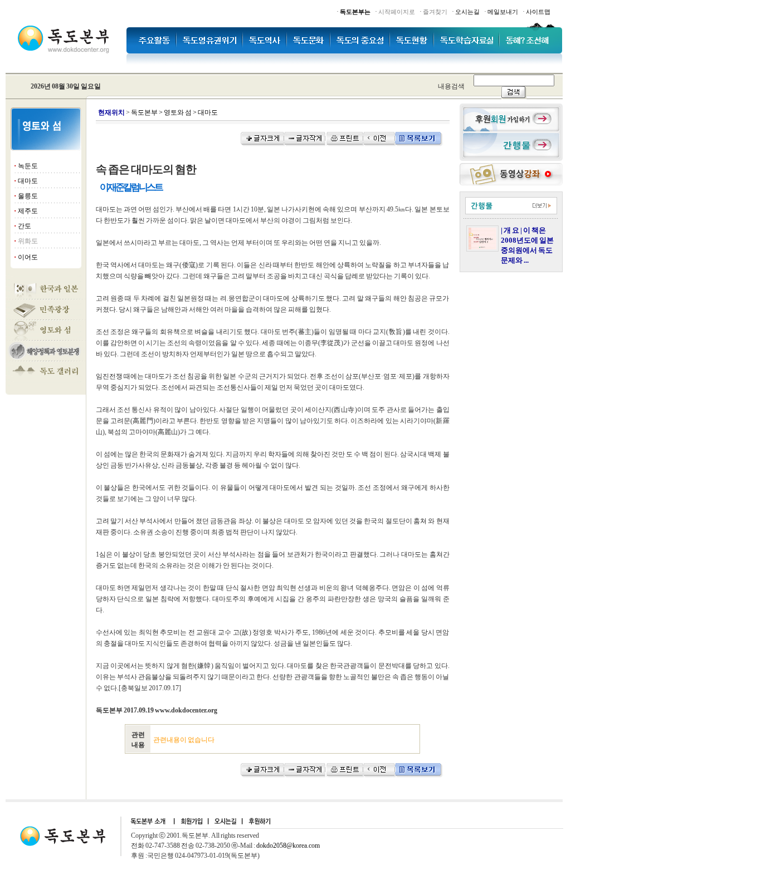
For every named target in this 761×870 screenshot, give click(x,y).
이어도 (28, 257)
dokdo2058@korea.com (288, 845)
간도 (24, 226)
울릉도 (28, 196)
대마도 (28, 181)
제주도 (28, 211)
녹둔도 (28, 166)
